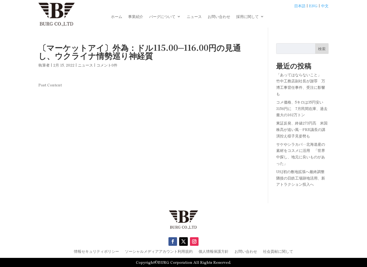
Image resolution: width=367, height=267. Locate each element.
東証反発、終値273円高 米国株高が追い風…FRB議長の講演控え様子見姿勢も (302, 129)
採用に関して (247, 16)
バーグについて (162, 16)
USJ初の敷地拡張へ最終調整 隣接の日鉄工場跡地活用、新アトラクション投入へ (302, 178)
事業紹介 (135, 16)
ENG (313, 5)
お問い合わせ (219, 16)
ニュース (194, 16)
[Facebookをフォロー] (172, 241)
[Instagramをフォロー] (194, 241)
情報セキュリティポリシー (96, 251)
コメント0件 (106, 65)
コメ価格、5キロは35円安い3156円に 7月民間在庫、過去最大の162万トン (302, 108)
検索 (322, 48)
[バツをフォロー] (183, 241)
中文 (325, 5)
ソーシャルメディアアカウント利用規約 (159, 251)
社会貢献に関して (278, 251)
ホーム (116, 16)
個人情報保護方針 (214, 251)
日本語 (299, 5)
